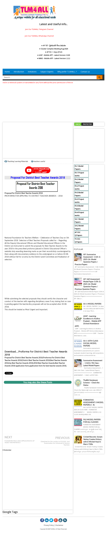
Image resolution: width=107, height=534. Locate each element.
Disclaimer (59, 525)
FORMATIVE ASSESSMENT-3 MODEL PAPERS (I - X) (93, 402)
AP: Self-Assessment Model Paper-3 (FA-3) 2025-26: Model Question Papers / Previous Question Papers (87, 284)
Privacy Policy (49, 525)
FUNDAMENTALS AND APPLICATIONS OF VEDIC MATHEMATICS (20, 441)
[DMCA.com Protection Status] (83, 124)
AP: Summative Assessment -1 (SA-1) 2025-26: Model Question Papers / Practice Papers (87, 260)
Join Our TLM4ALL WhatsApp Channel (39, 36)
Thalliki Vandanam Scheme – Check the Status (91, 382)
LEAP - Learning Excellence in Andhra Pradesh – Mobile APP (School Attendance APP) (88, 321)
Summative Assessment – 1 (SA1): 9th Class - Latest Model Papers (92, 363)
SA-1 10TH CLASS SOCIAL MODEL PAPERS (90, 343)
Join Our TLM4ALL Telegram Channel (39, 29)
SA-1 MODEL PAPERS (92, 304)
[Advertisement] (53, 102)
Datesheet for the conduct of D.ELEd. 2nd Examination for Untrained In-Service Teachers (55, 443)
